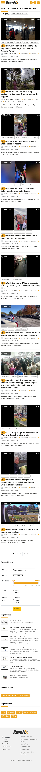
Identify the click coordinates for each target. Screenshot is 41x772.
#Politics (33, 712)
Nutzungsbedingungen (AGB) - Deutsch (29, 740)
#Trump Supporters (7, 42)
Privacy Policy (24, 744)
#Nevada (24, 184)
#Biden (11, 329)
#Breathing (5, 476)
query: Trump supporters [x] (19, 13)
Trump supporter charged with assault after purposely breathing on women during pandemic (17, 482)
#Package (24, 525)
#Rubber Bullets (19, 232)
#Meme (14, 716)
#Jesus (11, 428)
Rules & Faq (5, 744)
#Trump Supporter (7, 232)
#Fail (3, 712)
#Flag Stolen (5, 279)
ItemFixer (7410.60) (11, 53)
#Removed (18, 42)
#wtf (20, 476)
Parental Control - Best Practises (26, 753)
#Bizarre (18, 428)
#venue (18, 184)
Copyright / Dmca (25, 746)
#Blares (24, 329)
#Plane (26, 42)
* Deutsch (5, 741)
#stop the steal (26, 137)
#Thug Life (11, 712)
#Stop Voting (5, 376)
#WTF (19, 712)
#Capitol (29, 232)
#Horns (18, 329)
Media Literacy (24, 749)
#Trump (4, 329)
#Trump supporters (7, 137)
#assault (27, 476)
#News (26, 712)
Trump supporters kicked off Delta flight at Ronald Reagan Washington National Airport (19, 48)
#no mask (13, 476)
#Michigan (34, 376)
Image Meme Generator (9, 695)
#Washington (34, 42)
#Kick (31, 525)
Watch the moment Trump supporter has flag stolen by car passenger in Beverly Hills (20, 285)
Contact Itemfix (6, 746)
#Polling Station (23, 376)
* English (4, 739)
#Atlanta (35, 137)
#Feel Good (5, 716)
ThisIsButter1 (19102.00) (13, 99)
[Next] (27, 554)
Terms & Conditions (26, 737)
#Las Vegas (33, 184)
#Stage (17, 137)
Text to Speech (23, 695)
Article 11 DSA (6, 749)
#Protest (14, 376)
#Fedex (17, 525)
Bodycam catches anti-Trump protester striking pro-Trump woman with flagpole (19, 94)
